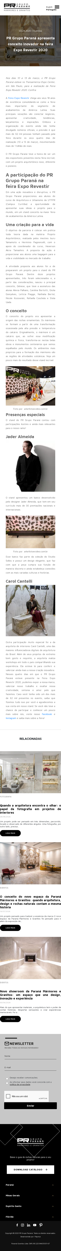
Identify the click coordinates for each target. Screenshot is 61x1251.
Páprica (38, 1237)
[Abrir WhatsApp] (53, 1243)
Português (51, 9)
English (49, 7)
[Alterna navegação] (57, 7)
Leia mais (10, 833)
